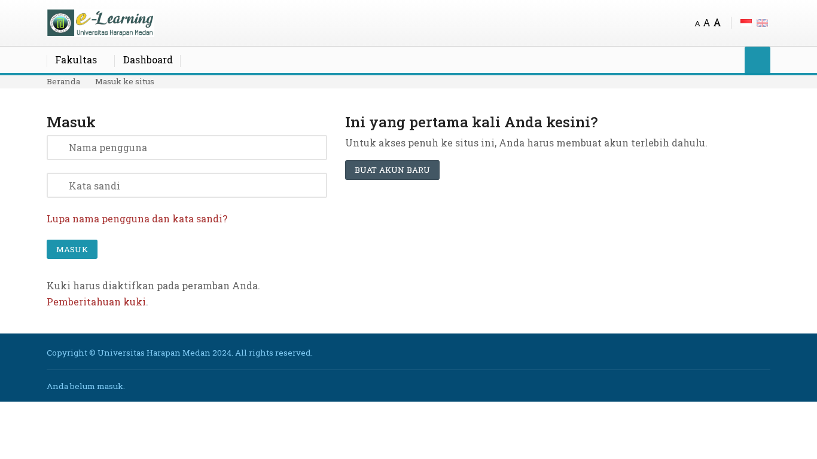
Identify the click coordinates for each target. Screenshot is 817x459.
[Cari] (757, 61)
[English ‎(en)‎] (762, 22)
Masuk (72, 249)
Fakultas (76, 59)
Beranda (63, 81)
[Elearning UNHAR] (100, 22)
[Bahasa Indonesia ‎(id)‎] (746, 22)
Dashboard (148, 59)
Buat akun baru (392, 169)
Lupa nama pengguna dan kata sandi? (137, 218)
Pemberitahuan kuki (96, 301)
